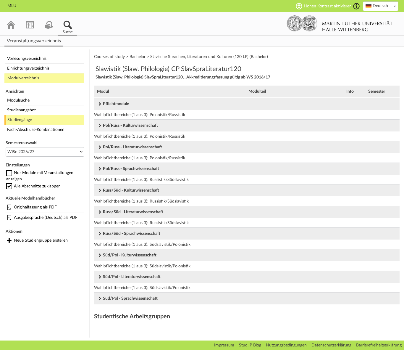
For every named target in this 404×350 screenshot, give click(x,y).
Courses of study (109, 57)
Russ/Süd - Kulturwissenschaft (131, 190)
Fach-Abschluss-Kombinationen (35, 130)
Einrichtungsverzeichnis (28, 68)
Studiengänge (19, 120)
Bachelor (138, 57)
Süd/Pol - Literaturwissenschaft (132, 277)
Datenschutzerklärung (331, 345)
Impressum (224, 345)
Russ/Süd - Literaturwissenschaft (133, 212)
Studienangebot (21, 110)
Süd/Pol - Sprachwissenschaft (130, 298)
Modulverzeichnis (23, 78)
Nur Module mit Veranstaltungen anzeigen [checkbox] (39, 176)
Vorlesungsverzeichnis (26, 59)
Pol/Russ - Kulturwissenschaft (130, 125)
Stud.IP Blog (250, 345)
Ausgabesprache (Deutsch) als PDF (45, 218)
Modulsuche (18, 100)
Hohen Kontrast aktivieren (328, 6)
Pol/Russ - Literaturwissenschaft (132, 147)
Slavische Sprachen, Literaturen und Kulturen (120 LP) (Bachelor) (209, 57)
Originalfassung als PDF (35, 207)
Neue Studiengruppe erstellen (41, 240)
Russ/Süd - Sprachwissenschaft (131, 234)
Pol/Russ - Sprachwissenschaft (131, 169)
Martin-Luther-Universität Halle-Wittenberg (339, 23)
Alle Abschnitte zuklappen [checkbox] (37, 186)
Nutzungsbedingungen (286, 345)
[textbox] (380, 6)
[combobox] (380, 6)
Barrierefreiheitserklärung (379, 345)
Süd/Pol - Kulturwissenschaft (129, 255)
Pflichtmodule (116, 104)
